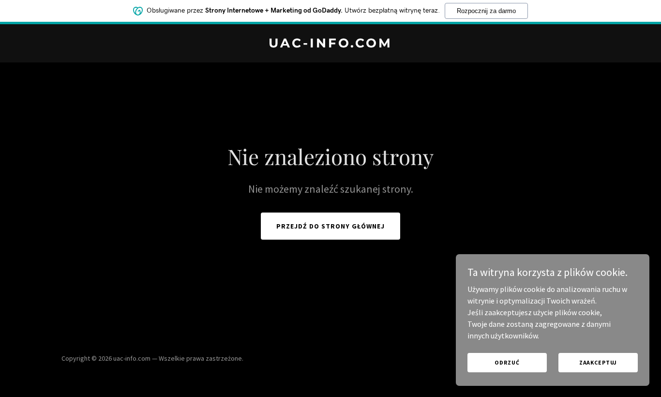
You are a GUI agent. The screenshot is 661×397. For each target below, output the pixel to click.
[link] (330, 44)
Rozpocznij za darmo (486, 11)
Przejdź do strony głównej (330, 226)
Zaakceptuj (598, 362)
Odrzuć (507, 362)
